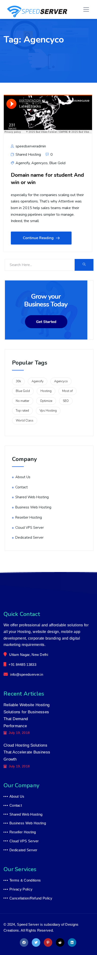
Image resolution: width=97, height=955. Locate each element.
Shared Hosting (28, 154)
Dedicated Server (29, 537)
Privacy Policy (20, 889)
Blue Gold (57, 163)
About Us (22, 477)
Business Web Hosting (33, 507)
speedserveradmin (30, 146)
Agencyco (39, 163)
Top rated (22, 411)
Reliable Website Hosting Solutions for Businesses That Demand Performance (26, 715)
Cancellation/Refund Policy (31, 898)
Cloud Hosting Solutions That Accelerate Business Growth (27, 752)
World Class (24, 420)
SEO (66, 401)
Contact (21, 487)
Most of (67, 391)
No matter (22, 401)
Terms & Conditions (25, 880)
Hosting (46, 391)
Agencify (23, 163)
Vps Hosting (48, 411)
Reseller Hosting (28, 517)
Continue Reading (38, 238)
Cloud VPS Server (29, 527)
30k (18, 381)
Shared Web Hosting (32, 497)
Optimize (46, 401)
